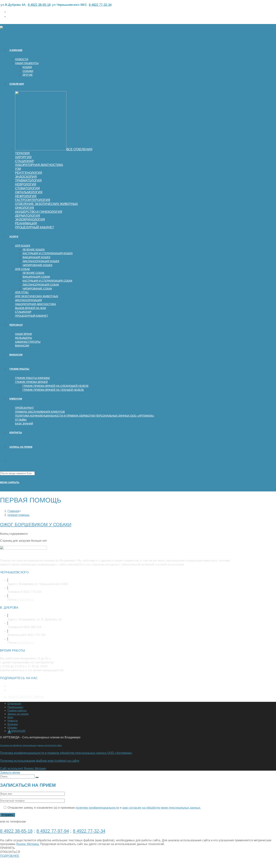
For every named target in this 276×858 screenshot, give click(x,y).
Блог (10, 717)
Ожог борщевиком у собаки (35, 524)
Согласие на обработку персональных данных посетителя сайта (31, 745)
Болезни (13, 724)
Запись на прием (18, 713)
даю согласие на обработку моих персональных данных (161, 807)
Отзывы (12, 727)
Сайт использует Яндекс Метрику (23, 768)
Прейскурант (15, 707)
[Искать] (36, 777)
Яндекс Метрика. (27, 844)
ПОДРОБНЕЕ (9, 855)
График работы (17, 710)
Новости (13, 720)
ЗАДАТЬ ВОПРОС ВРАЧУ (26, 696)
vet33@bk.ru (25, 599)
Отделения (14, 703)
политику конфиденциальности (97, 807)
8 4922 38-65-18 (39, 5)
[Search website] (9, 461)
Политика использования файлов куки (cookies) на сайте (39, 760)
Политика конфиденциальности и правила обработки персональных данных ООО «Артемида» (66, 752)
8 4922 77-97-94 (52, 830)
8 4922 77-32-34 (100, 5)
